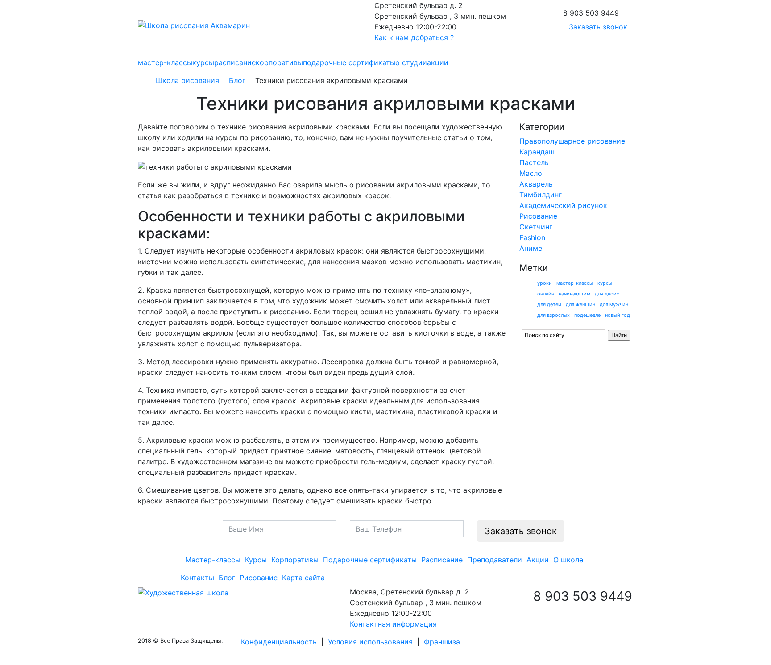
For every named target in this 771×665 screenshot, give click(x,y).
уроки (544, 283)
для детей (549, 304)
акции (437, 62)
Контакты (197, 577)
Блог (237, 80)
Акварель (536, 183)
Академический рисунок (563, 205)
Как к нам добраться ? (414, 37)
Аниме (530, 248)
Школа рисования (187, 80)
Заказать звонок (598, 26)
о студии (411, 62)
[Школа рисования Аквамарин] (194, 24)
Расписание (442, 559)
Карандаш (537, 151)
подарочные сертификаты (349, 62)
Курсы (256, 559)
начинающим (574, 294)
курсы (203, 62)
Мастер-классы (212, 559)
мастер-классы (165, 62)
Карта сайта (303, 577)
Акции (537, 559)
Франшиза (442, 641)
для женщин (580, 304)
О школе (568, 559)
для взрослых (553, 315)
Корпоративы (295, 559)
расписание (235, 62)
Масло (530, 173)
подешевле (587, 315)
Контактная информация (393, 623)
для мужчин (614, 304)
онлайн (545, 294)
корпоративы (279, 62)
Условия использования (370, 641)
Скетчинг (535, 226)
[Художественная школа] (183, 591)
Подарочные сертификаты (370, 559)
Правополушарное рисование (572, 141)
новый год (617, 315)
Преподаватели (494, 559)
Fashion (532, 237)
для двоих (607, 294)
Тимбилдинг (540, 194)
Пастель (534, 162)
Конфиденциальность (279, 641)
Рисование (538, 216)
